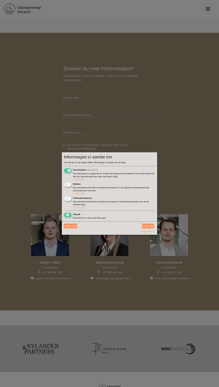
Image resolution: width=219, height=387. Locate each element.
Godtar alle (148, 226)
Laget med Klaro (147, 231)
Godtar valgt (71, 226)
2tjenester (79, 179)
